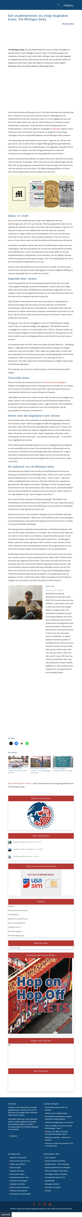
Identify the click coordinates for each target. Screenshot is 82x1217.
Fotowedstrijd (50, 1181)
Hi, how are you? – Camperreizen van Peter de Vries (17, 770)
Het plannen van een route (19, 1177)
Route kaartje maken (17, 1174)
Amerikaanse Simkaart (18, 910)
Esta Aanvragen (15, 1167)
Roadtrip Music (50, 1164)
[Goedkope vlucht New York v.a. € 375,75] (9, 843)
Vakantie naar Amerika (18, 1158)
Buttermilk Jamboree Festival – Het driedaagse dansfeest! (41, 770)
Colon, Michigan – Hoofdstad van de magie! (63, 769)
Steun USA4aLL (50, 1158)
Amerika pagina (15, 931)
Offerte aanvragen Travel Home (56, 1171)
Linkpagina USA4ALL (52, 1184)
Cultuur (28, 783)
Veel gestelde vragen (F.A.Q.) (55, 1177)
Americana (18, 783)
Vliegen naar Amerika (17, 1164)
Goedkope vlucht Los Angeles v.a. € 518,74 (28, 849)
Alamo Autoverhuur (16, 923)
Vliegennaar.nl (14, 927)
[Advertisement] (24, 90)
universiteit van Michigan (55, 382)
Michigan (57, 128)
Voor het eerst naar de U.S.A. (20, 1161)
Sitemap (48, 1191)
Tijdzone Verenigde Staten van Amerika (59, 1122)
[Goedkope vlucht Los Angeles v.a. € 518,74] (9, 851)
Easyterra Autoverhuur (18, 918)
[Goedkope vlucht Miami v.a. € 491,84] (9, 858)
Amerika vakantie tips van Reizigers (57, 1167)
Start (10, 783)
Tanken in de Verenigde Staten (56, 1113)
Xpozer (11, 906)
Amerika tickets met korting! (55, 1161)
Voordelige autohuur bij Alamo (56, 1174)
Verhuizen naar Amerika (18, 1191)
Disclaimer (13, 1136)
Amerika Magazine (16, 935)
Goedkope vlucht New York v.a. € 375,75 (27, 842)
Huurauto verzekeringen (18, 1181)
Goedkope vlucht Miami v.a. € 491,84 (26, 856)
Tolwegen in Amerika (17, 1184)
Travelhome (13, 914)
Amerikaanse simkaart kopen (20, 1194)
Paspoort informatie (17, 1171)
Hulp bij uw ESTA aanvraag (19, 1187)
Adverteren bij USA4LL (53, 1187)
